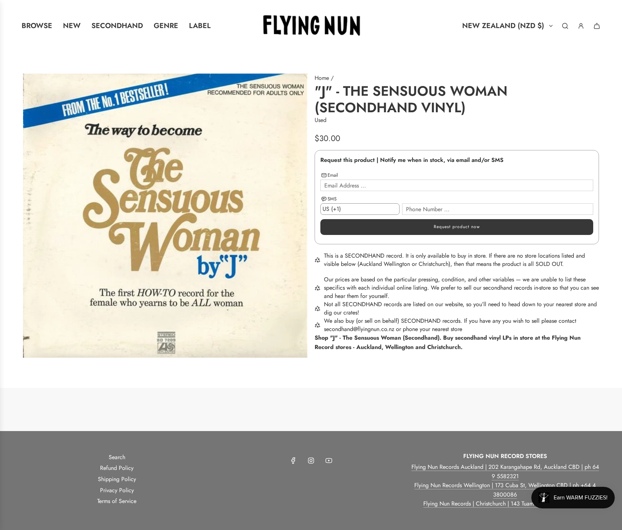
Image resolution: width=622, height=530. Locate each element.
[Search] (565, 26)
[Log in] (581, 26)
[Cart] (597, 26)
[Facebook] (293, 460)
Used (320, 120)
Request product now (457, 226)
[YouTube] (329, 460)
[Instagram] (311, 460)
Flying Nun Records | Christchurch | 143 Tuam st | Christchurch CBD (505, 503)
